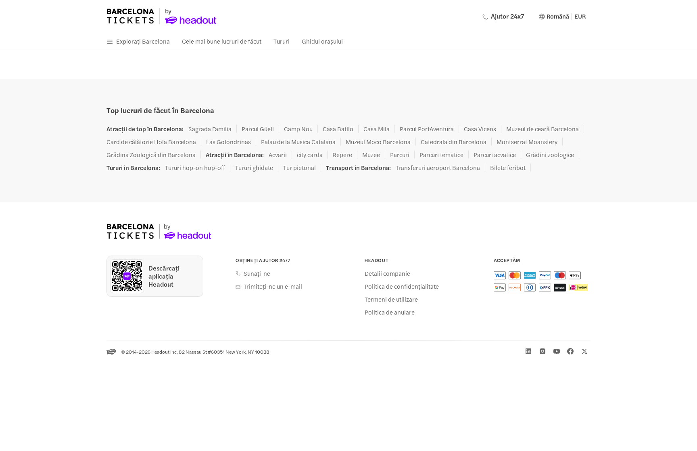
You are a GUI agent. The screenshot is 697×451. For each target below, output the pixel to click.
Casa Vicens (480, 129)
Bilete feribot (508, 168)
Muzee (371, 155)
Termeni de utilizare (391, 299)
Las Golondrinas (228, 142)
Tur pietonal (299, 168)
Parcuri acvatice (495, 155)
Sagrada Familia (210, 129)
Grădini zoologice (550, 155)
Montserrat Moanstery (527, 142)
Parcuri (399, 155)
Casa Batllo (338, 129)
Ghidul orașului (322, 41)
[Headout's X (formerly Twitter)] (584, 351)
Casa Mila (376, 129)
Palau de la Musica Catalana (298, 142)
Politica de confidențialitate (402, 286)
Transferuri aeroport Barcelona (438, 168)
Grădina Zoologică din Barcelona (151, 155)
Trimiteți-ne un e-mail (273, 286)
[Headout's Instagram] (542, 351)
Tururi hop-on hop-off (195, 168)
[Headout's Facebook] (570, 351)
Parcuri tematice (441, 155)
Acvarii (278, 155)
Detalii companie (387, 273)
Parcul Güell (258, 129)
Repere (342, 155)
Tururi (281, 41)
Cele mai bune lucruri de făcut (221, 41)
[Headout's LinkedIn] (528, 351)
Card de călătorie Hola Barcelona (151, 142)
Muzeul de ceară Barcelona (542, 129)
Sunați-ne (257, 273)
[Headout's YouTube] (556, 351)
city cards (309, 155)
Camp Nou (298, 129)
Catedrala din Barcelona (453, 142)
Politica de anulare (390, 312)
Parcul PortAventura (427, 129)
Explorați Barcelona (143, 41)
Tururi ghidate (254, 168)
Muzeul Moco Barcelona (378, 142)
